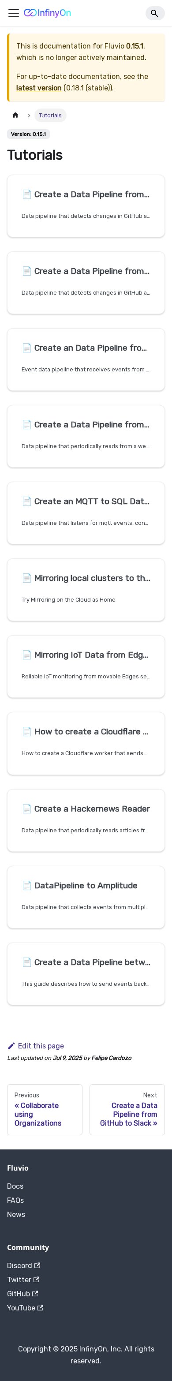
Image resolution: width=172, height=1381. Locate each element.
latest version (39, 88)
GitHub (18, 1294)
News (16, 1214)
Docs (15, 1186)
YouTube (21, 1308)
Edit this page (41, 1046)
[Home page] (15, 115)
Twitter (19, 1280)
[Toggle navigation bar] (13, 13)
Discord (19, 1265)
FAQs (15, 1200)
